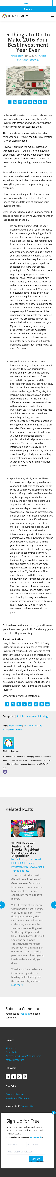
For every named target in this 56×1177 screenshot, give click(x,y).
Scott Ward (35, 859)
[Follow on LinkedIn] (8, 1076)
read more (17, 984)
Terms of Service (15, 1094)
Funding (30, 863)
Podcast (24, 870)
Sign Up (28, 9)
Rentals (19, 729)
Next (52, 905)
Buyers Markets (15, 725)
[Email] (5, 772)
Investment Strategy (28, 59)
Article (42, 55)
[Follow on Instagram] (25, 1076)
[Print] (45, 102)
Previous (3, 905)
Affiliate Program (15, 1059)
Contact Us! (27, 1106)
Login (26, 3)
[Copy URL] (40, 102)
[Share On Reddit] (30, 102)
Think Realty (16, 55)
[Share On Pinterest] (20, 102)
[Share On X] (15, 102)
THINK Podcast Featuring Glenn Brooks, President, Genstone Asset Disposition (25, 849)
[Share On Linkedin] (25, 102)
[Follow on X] (19, 1076)
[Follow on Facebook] (13, 1076)
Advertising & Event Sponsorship (23, 1056)
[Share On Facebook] (9, 102)
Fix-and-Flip (28, 725)
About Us (11, 1048)
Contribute (11, 1052)
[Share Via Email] (35, 102)
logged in (25, 1013)
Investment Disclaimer (18, 1098)
